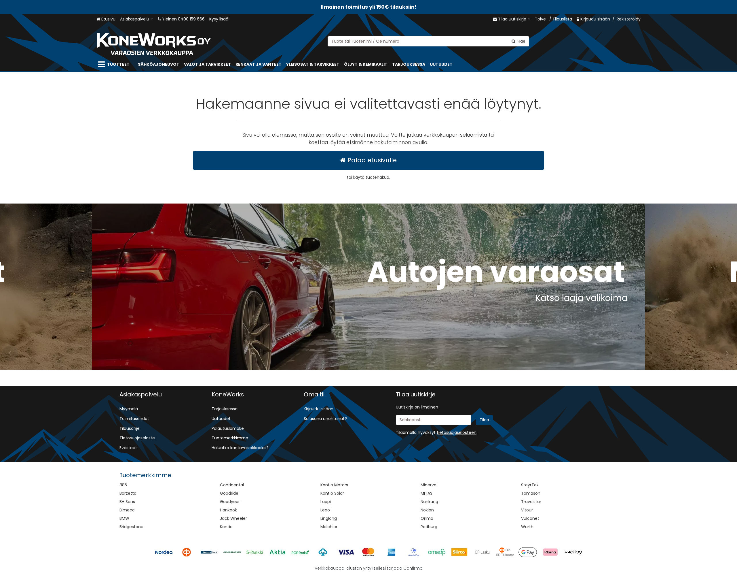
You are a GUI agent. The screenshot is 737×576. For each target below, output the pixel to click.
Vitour (527, 510)
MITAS (426, 493)
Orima (427, 518)
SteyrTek (530, 485)
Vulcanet (530, 518)
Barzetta (127, 493)
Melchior (328, 527)
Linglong (328, 518)
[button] (456, 432)
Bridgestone (131, 527)
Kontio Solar (332, 493)
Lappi (325, 502)
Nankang (429, 502)
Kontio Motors (334, 485)
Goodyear (230, 502)
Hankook (228, 510)
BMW (124, 518)
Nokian (427, 510)
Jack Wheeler (233, 518)
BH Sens (127, 502)
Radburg (429, 527)
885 (123, 485)
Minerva (428, 485)
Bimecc (127, 510)
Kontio (226, 527)
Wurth (527, 527)
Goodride (229, 493)
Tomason (530, 493)
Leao (325, 510)
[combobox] (428, 41)
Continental (232, 485)
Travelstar (531, 502)
